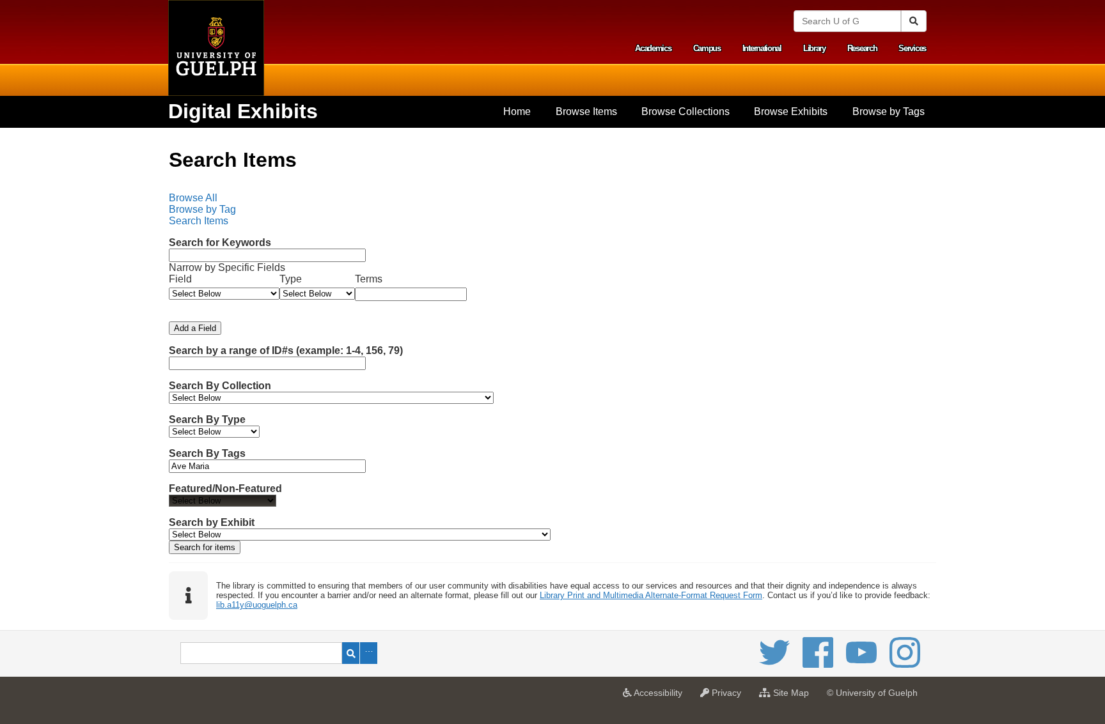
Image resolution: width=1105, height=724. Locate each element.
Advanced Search (368, 653)
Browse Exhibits (790, 111)
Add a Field (195, 328)
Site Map (793, 696)
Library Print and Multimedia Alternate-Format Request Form (651, 595)
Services (912, 48)
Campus (707, 48)
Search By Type (207, 419)
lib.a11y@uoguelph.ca (256, 605)
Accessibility (660, 696)
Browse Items (586, 111)
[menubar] (552, 209)
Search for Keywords (220, 242)
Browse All (193, 197)
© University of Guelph (872, 693)
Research (862, 48)
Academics (653, 48)
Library (814, 48)
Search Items (198, 220)
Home (517, 111)
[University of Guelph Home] (216, 48)
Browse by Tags (888, 111)
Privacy (728, 696)
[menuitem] (517, 112)
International (761, 48)
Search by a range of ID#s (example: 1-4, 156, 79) (286, 350)
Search (350, 653)
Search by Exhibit (212, 522)
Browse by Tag (202, 209)
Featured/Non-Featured (225, 488)
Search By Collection (220, 385)
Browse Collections (685, 111)
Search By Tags (207, 453)
